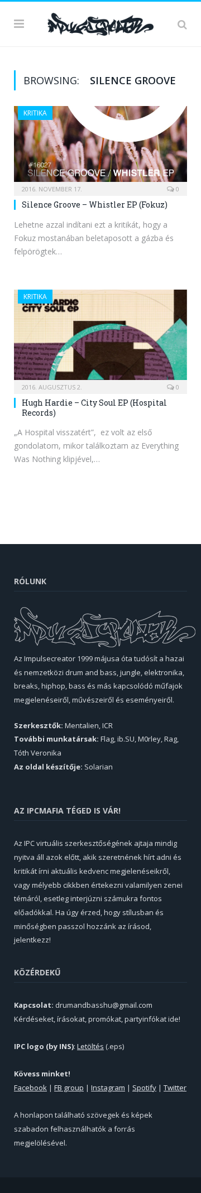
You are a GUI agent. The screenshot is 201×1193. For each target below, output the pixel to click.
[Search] (182, 24)
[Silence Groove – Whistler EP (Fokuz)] (100, 147)
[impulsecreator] (100, 22)
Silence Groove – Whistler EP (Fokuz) (95, 204)
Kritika (35, 113)
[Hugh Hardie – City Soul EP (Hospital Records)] (100, 338)
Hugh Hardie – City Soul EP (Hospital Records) (94, 407)
